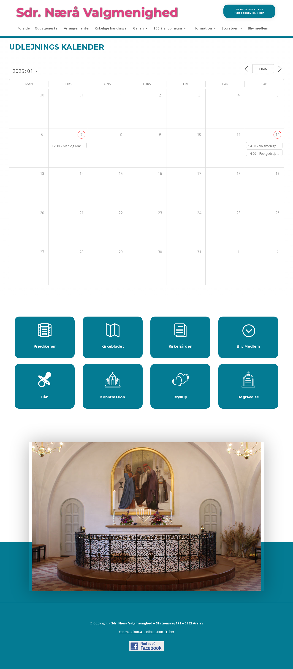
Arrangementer (77, 28)
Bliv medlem (258, 28)
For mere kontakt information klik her (146, 631)
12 (277, 134)
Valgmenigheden (271, 146)
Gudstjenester (47, 28)
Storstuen (230, 28)
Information (202, 28)
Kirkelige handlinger (111, 28)
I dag (263, 68)
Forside (23, 28)
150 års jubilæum (167, 28)
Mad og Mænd (74, 146)
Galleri (138, 28)
